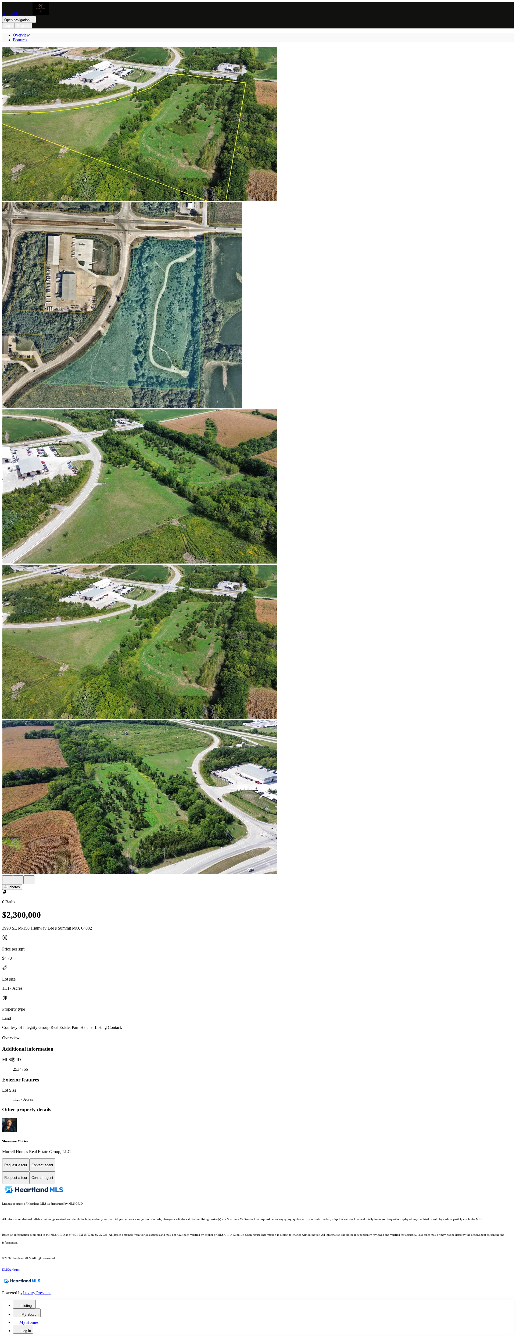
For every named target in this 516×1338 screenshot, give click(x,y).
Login (8, 26)
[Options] (7, 879)
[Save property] (18, 879)
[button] (258, 124)
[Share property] (29, 879)
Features (20, 40)
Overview (21, 35)
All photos (12, 887)
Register (23, 26)
